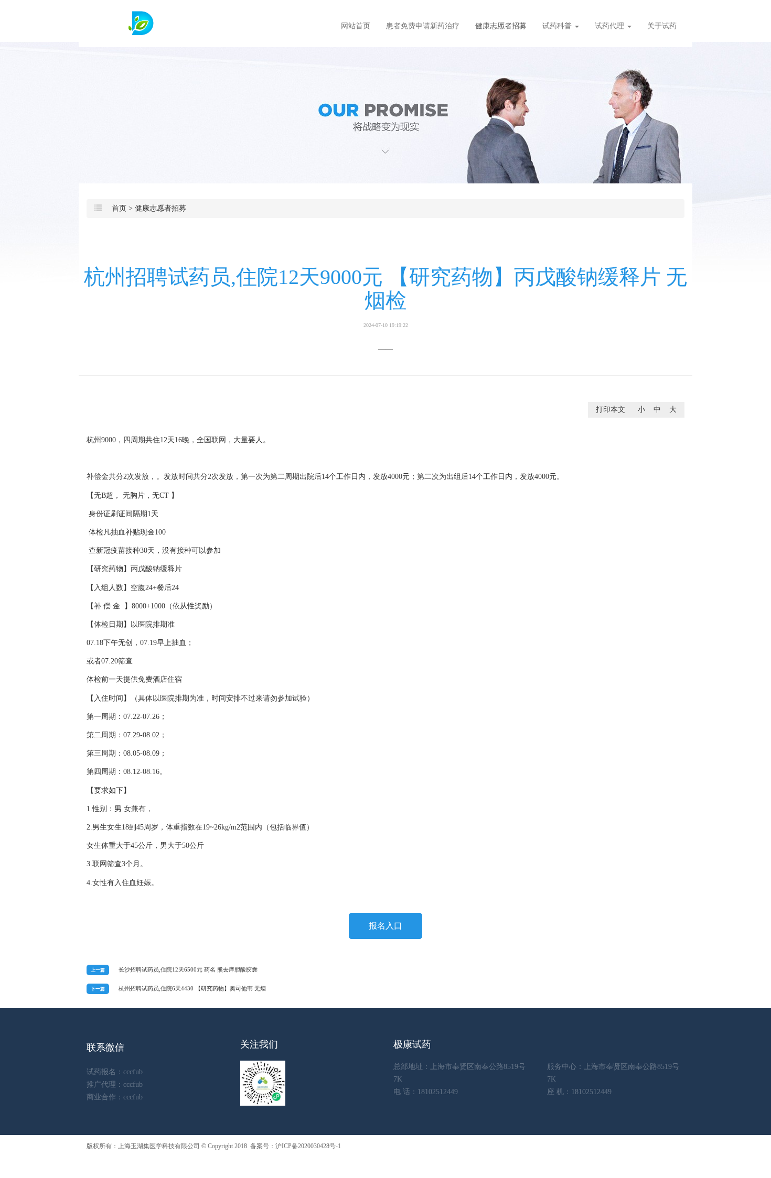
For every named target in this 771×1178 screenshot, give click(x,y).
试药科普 (558, 26)
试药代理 (610, 26)
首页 (119, 208)
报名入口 (385, 925)
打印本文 (610, 409)
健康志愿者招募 (501, 26)
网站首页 (355, 26)
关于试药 (662, 26)
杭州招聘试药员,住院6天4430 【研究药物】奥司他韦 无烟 (192, 988)
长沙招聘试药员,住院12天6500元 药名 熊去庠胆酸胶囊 (188, 969)
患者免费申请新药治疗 (422, 26)
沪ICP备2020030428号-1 (308, 1146)
